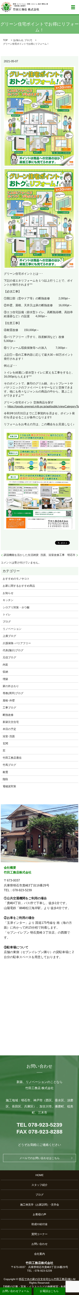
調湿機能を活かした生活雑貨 (21, 554)
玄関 (5, 743)
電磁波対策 (9, 786)
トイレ (7, 614)
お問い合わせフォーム (15, 1291)
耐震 (5, 772)
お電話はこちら (49, 1291)
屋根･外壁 (9, 700)
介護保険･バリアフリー (17, 643)
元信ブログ (9, 657)
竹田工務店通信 (12, 757)
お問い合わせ (39, 1243)
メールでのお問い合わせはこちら (39, 1158)
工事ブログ (9, 707)
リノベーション (12, 628)
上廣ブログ (9, 635)
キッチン (8, 600)
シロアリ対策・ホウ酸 (16, 607)
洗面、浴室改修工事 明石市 (57, 554)
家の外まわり (11, 686)
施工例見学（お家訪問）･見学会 (39, 1204)
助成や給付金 (39, 1224)
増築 (5, 679)
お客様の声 (39, 1214)
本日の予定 (9, 729)
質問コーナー (39, 1234)
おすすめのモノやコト (16, 578)
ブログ (27, 40)
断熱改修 (8, 714)
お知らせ (18, 40)
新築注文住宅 (11, 721)
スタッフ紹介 (39, 1184)
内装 (5, 664)
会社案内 (39, 1253)
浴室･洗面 (9, 736)
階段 (5, 779)
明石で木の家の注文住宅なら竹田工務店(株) (45, 1279)
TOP (5, 40)
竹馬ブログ (9, 764)
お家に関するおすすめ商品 (19, 585)
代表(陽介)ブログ (13, 650)
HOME (39, 1175)
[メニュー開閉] (73, 7)
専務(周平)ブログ (13, 693)
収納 (5, 671)
